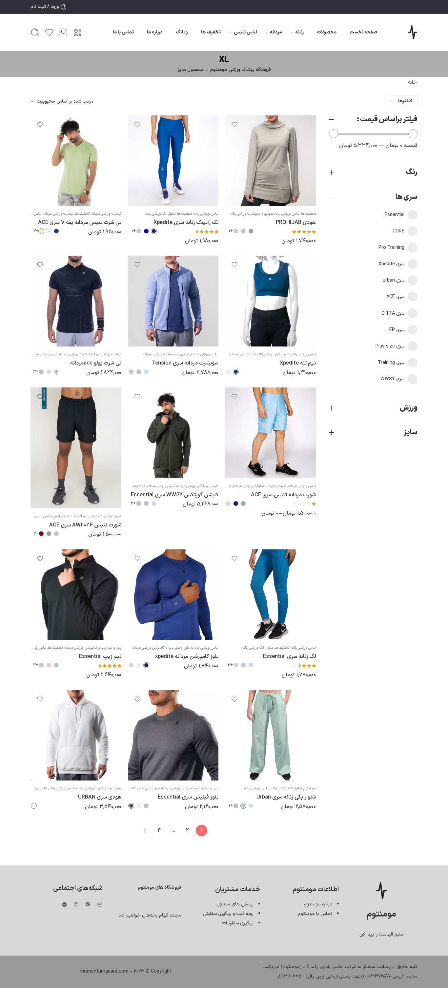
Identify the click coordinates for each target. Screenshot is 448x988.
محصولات (326, 32)
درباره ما (155, 32)
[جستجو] (35, 32)
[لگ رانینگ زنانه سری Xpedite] (173, 160)
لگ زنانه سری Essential (289, 656)
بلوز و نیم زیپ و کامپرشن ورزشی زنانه (133, 788)
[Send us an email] (100, 904)
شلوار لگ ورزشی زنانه (160, 214)
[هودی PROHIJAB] (270, 160)
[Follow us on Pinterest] (88, 904)
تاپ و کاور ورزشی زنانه (273, 354)
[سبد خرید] (63, 32)
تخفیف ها (211, 32)
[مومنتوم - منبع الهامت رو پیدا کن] (412, 32)
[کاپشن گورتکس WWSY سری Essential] (173, 432)
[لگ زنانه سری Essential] (270, 594)
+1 (231, 231)
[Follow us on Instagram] (76, 904)
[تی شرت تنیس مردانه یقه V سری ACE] (76, 160)
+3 (35, 372)
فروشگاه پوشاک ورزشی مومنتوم (240, 69)
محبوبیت (45, 101)
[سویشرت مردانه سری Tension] (173, 301)
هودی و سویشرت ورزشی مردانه (166, 354)
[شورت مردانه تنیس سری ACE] (270, 432)
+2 (35, 231)
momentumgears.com (104, 971)
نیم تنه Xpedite (298, 363)
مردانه (276, 32)
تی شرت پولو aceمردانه (95, 363)
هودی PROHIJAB (296, 222)
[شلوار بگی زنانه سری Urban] (270, 735)
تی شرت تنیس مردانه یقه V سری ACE (79, 222)
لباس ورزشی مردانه (204, 354)
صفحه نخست (363, 32)
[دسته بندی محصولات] (77, 32)
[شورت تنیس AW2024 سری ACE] (76, 447)
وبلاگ (182, 32)
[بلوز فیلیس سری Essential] (173, 735)
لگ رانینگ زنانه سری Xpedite (185, 222)
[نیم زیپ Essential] (76, 594)
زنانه (299, 32)
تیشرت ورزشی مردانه (106, 214)
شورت (282, 486)
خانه (412, 82)
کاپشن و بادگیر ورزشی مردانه (197, 486)
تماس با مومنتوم (315, 913)
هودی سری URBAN (99, 797)
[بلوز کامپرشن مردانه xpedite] (173, 594)
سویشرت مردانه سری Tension (185, 363)
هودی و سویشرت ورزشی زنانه (251, 214)
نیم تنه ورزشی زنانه (225, 354)
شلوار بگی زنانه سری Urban (286, 797)
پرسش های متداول (235, 904)
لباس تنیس (245, 32)
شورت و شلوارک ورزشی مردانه (254, 486)
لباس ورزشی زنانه (287, 214)
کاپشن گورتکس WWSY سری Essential (174, 495)
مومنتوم (139, 486)
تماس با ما (123, 32)
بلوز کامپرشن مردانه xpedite (186, 656)
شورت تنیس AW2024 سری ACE (85, 525)
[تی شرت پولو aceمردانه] (76, 301)
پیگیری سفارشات (238, 923)
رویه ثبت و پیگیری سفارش (228, 913)
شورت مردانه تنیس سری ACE (283, 495)
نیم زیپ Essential (100, 656)
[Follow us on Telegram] (64, 904)
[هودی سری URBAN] (76, 735)
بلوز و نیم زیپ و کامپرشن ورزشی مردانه (160, 648)
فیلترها (405, 101)
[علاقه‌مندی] (234, 124)
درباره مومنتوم (318, 904)
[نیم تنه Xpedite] (270, 301)
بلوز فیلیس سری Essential (188, 797)
